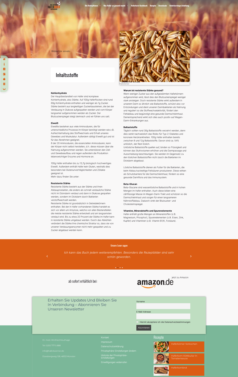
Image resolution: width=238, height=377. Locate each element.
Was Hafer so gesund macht (114, 5)
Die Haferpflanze (91, 5)
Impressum (106, 342)
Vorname (140, 301)
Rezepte (153, 5)
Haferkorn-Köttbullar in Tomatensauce (184, 357)
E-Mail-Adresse (143, 312)
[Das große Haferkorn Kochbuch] (54, 5)
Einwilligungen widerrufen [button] (114, 362)
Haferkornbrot (179, 367)
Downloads (162, 5)
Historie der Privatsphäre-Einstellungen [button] (114, 356)
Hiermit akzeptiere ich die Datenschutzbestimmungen (164, 322)
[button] (47, 256)
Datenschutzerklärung (112, 346)
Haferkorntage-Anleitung (179, 5)
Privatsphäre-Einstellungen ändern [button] (118, 351)
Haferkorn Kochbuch (139, 5)
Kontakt (105, 337)
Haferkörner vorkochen (184, 344)
